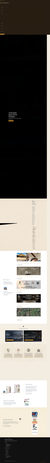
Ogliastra (34, 244)
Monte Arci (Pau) (34, 237)
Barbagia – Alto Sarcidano (34, 240)
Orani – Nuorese (34, 245)
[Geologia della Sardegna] (28, 350)
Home (6, 443)
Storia (6, 449)
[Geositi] (8, 350)
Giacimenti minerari (38, 353)
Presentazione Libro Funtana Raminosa (21, 290)
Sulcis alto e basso (34, 238)
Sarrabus (34, 249)
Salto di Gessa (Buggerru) (34, 239)
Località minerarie (8, 444)
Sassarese (34, 246)
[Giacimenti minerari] (38, 350)
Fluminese (34, 226)
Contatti (7, 457)
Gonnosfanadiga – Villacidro (35, 227)
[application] (3, 12)
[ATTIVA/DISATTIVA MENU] (4, 14)
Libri (6, 451)
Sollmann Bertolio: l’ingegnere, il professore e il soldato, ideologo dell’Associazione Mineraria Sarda (27, 276)
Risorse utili (7, 446)
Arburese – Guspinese (34, 233)
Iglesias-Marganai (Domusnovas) (34, 235)
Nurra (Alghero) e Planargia (34, 232)
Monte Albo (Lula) (34, 243)
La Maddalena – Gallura (34, 248)
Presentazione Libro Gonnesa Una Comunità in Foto (22, 304)
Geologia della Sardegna (28, 353)
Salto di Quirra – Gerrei (34, 230)
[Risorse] (18, 350)
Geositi (8, 353)
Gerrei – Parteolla (34, 242)
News (17, 289)
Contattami (5, 294)
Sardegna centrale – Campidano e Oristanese (34, 229)
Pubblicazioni (7, 452)
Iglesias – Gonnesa (34, 234)
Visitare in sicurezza (8, 456)
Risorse (18, 353)
